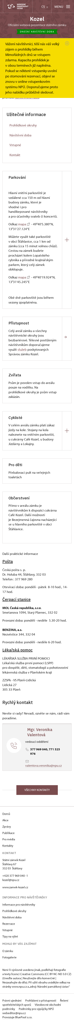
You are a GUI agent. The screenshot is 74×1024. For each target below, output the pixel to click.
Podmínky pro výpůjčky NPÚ (36, 1009)
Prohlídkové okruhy (23, 125)
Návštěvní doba (20, 135)
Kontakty (7, 845)
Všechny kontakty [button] (37, 790)
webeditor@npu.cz (14, 1013)
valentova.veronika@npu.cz (43, 765)
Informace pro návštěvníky (18, 904)
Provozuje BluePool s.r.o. (17, 1017)
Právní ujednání (12, 1000)
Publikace (8, 833)
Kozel (37, 18)
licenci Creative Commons (27, 974)
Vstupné (15, 145)
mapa (21, 224)
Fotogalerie (9, 957)
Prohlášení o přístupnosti (41, 1000)
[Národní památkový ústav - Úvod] (18, 6)
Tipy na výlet (10, 936)
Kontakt (14, 155)
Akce (5, 820)
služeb (22, 349)
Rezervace (8, 923)
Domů (6, 814)
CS (43, 7)
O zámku (7, 951)
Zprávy (6, 826)
